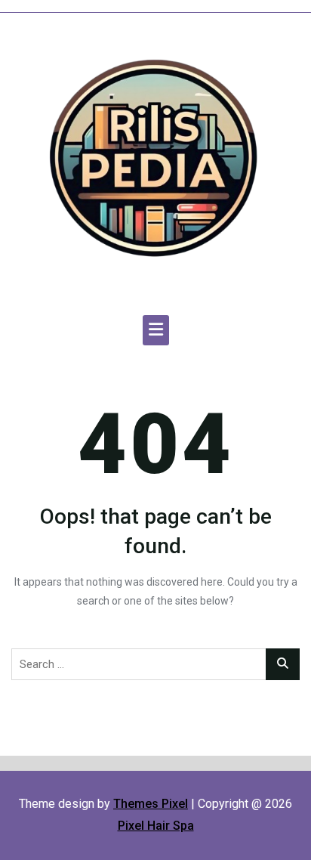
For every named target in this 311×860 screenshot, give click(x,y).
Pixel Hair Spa (156, 825)
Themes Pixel (150, 804)
